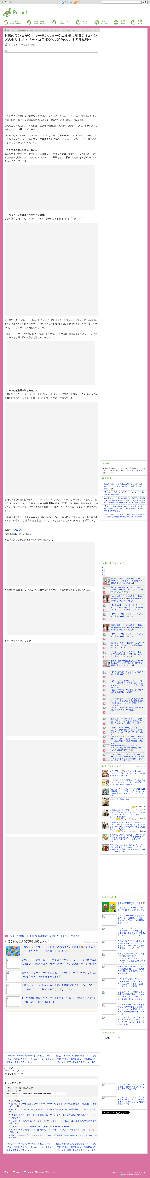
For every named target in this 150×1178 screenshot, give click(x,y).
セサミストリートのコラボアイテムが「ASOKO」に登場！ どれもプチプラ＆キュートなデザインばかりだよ (131, 1020)
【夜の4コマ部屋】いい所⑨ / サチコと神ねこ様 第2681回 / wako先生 (127, 709)
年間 (103, 575)
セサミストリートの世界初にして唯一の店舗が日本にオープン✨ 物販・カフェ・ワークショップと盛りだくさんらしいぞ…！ (131, 995)
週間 (103, 570)
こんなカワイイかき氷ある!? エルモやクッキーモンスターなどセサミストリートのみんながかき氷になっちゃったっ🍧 (131, 944)
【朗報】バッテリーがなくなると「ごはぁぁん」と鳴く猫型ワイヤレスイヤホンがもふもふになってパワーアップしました (127, 731)
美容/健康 (30, 21)
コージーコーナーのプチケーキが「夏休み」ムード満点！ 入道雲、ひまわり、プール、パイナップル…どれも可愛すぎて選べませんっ (29, 1059)
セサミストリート (55, 936)
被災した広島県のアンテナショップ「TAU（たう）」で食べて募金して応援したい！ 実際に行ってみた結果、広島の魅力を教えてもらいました (73, 1059)
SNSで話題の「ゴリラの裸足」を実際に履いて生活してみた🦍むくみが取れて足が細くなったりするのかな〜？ (127, 598)
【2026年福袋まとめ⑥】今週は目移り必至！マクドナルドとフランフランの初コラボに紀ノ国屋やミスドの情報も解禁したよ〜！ (127, 740)
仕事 (132, 21)
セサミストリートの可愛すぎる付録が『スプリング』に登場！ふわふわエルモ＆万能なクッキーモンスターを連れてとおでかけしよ (131, 1009)
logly (144, 766)
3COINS (17, 530)
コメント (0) (8, 1068)
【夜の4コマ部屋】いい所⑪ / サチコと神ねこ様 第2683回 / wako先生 (40, 1126)
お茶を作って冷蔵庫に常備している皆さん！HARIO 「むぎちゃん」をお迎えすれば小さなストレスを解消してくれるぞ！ (127, 721)
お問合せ (51, 1172)
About (9, 1172)
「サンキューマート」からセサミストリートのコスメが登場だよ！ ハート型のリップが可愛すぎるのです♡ (131, 919)
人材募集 (29, 1172)
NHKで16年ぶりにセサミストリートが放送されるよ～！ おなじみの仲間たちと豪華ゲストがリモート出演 (131, 970)
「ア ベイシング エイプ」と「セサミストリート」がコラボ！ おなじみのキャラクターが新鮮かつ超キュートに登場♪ (131, 982)
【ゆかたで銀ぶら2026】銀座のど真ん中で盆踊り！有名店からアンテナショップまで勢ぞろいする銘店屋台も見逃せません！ (124, 508)
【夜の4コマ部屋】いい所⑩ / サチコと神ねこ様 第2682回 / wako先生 (127, 691)
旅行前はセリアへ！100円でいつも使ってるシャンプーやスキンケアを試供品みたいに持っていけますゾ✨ (127, 589)
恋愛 (77, 21)
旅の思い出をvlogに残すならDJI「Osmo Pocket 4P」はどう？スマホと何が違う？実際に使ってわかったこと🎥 (124, 486)
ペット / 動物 (31, 936)
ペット (67, 936)
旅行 (115, 21)
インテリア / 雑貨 (16, 936)
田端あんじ (14, 45)
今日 (103, 568)
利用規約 (18, 1172)
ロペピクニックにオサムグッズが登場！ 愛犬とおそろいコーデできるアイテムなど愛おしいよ (131, 1086)
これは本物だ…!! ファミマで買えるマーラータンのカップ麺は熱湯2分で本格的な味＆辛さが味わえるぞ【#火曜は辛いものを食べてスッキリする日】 (127, 757)
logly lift (95, 942)
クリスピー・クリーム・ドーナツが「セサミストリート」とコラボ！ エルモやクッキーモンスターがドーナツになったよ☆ (131, 931)
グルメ (97, 21)
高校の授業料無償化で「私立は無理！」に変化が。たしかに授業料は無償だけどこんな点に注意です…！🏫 (127, 747)
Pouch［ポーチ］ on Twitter (66, 2)
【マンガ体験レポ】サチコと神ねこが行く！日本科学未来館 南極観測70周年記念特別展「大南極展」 (124, 515)
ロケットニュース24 (134, 471)
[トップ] (5, 30)
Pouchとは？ (9, 2)
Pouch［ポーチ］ (10, 8)
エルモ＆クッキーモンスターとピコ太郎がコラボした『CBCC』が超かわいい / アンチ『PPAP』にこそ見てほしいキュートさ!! (132, 958)
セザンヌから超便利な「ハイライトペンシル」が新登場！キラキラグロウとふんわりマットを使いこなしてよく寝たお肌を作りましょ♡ (127, 684)
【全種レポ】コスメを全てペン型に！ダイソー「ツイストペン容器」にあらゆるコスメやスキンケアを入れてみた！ (127, 607)
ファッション (56, 21)
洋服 (73, 936)
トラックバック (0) (11, 1070)
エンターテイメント (11, 21)
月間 (103, 573)
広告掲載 (40, 1172)
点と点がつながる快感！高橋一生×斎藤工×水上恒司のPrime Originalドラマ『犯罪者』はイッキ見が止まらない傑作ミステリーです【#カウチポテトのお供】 (125, 500)
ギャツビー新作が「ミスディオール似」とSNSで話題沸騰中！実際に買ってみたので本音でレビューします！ (127, 654)
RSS (75, 2)
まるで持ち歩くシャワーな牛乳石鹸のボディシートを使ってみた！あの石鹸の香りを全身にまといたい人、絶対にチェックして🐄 (127, 702)
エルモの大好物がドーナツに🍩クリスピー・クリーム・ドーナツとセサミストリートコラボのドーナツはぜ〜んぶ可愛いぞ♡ (131, 906)
